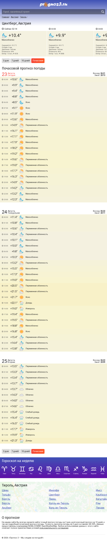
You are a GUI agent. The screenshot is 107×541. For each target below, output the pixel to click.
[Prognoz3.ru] (53, 4)
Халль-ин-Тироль (59, 503)
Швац (5, 490)
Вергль (6, 499)
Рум (98, 503)
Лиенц (52, 499)
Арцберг (7, 507)
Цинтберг (54, 494)
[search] (102, 11)
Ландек (100, 507)
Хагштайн (101, 499)
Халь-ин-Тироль (58, 507)
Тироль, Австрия (14, 485)
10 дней (26, 60)
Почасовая (38, 60)
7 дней (15, 60)
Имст (99, 490)
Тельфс (6, 494)
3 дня (6, 60)
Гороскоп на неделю (18, 461)
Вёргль (6, 503)
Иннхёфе (54, 490)
